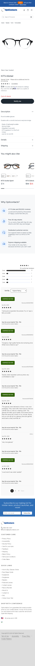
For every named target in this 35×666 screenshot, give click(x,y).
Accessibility (15, 636)
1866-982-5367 (7, 528)
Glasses (7, 22)
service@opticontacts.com (11, 529)
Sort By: (7, 290)
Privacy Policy (26, 636)
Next (22, 491)
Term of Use (5, 636)
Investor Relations (6, 639)
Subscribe (27, 513)
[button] (17, 111)
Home (2, 22)
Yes (17, 322)
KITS (12, 22)
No (20, 322)
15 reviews (14, 83)
